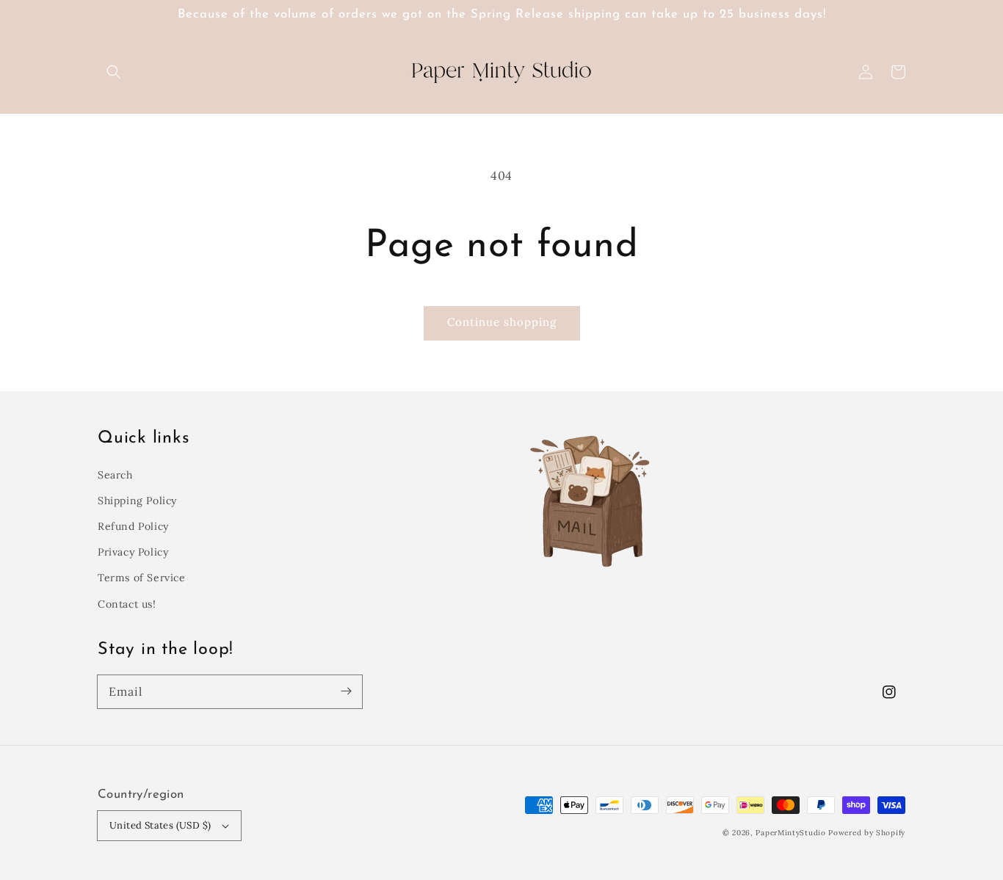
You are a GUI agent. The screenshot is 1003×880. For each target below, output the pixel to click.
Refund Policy (133, 526)
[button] (114, 72)
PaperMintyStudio (790, 832)
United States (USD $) (160, 825)
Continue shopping (502, 322)
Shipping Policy (137, 500)
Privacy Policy (133, 552)
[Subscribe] (346, 691)
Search (115, 474)
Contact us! (127, 604)
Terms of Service (142, 577)
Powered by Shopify (866, 832)
